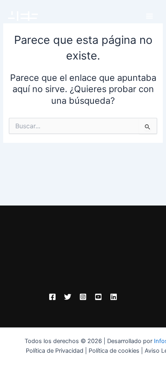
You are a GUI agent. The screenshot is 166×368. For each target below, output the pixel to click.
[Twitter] (68, 297)
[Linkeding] (113, 297)
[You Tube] (98, 297)
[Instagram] (83, 297)
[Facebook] (52, 297)
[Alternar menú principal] (149, 16)
